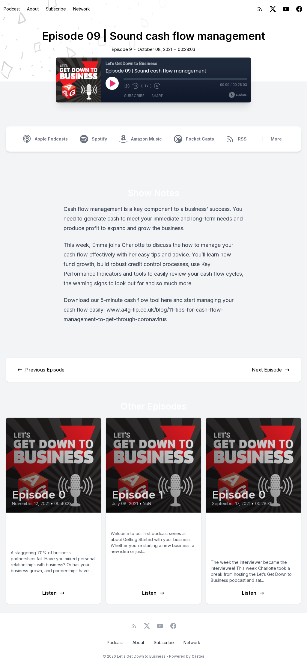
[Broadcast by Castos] (237, 95)
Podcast (12, 8)
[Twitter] (272, 9)
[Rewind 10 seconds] (136, 86)
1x (146, 86)
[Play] (112, 83)
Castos (198, 656)
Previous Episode (44, 370)
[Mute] (127, 86)
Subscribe (56, 8)
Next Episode (267, 370)
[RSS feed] (259, 9)
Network (81, 8)
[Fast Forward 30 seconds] (157, 86)
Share (157, 95)
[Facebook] (299, 9)
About (33, 8)
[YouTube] (286, 9)
